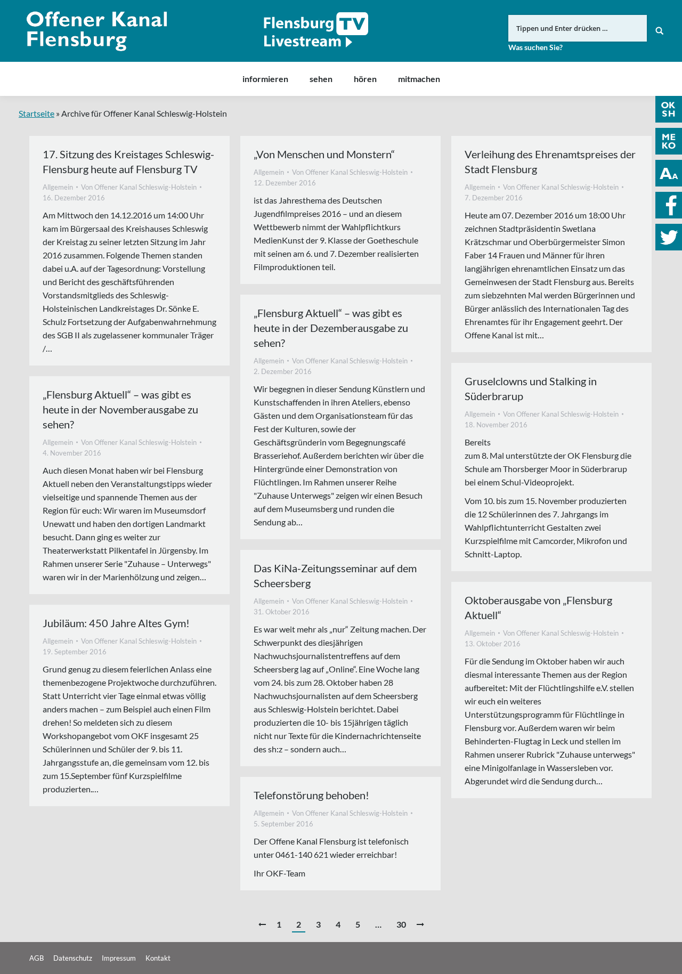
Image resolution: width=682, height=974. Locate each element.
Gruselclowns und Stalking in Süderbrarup (531, 388)
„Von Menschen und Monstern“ (324, 154)
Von (139, 187)
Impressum (119, 958)
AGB (36, 958)
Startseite (36, 113)
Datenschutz (72, 958)
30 (401, 924)
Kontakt (157, 958)
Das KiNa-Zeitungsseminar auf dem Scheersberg (335, 575)
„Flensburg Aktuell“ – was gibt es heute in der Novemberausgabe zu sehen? (120, 409)
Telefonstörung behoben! (311, 795)
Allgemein (58, 187)
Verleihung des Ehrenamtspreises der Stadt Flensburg (550, 161)
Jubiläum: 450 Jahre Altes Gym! (116, 622)
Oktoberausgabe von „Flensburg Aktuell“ (538, 607)
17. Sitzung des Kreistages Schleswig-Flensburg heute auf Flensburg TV (128, 161)
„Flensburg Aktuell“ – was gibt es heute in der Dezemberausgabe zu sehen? (331, 327)
